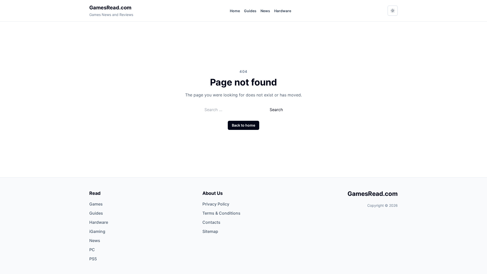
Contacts (211, 222)
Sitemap (210, 231)
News (265, 11)
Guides (250, 11)
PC (92, 249)
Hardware (282, 11)
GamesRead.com (110, 8)
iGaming (97, 231)
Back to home (243, 125)
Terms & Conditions (221, 213)
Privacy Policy (215, 204)
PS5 (93, 258)
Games (96, 204)
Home (235, 11)
